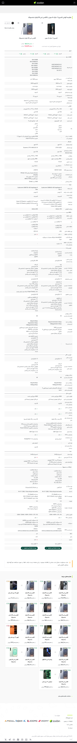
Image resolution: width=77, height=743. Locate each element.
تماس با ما (69, 724)
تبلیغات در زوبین (68, 721)
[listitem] (55, 590)
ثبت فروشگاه (69, 718)
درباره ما (70, 728)
